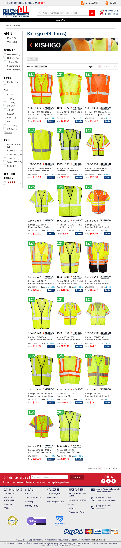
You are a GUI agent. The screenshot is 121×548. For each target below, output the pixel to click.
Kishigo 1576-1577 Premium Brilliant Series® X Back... (41, 283)
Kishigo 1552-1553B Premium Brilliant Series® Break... (97, 339)
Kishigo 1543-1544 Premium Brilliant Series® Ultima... (97, 283)
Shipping (8, 504)
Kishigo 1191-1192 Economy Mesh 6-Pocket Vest (68, 452)
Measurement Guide (78, 500)
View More (8, 133)
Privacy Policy (31, 506)
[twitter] (108, 481)
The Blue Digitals (98, 540)
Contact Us (9, 493)
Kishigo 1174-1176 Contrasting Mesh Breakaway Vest (65, 396)
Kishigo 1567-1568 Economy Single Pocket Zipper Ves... (39, 227)
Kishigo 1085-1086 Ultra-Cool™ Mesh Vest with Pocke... (39, 170)
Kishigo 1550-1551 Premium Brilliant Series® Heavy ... (68, 339)
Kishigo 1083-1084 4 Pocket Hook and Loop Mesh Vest (98, 113)
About (28, 493)
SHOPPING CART (111, 10)
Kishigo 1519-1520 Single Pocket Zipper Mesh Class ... (40, 396)
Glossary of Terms (76, 512)
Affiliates (72, 508)
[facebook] (103, 481)
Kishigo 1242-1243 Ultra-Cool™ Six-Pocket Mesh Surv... (39, 452)
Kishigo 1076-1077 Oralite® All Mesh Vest (69, 113)
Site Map (29, 501)
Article (71, 504)
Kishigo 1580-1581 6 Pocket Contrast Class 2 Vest (70, 282)
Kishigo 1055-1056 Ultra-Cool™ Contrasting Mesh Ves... (40, 114)
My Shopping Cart (55, 501)
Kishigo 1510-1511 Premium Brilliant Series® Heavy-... (97, 396)
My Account (92, 2)
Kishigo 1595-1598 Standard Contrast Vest (67, 169)
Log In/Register (54, 493)
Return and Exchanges (9, 498)
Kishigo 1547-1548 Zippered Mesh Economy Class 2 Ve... (40, 339)
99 (49, 33)
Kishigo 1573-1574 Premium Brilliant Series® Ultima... (97, 227)
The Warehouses (33, 497)
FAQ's (6, 508)
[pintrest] (113, 481)
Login (113, 2)
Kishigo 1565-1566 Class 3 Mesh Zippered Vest (97, 169)
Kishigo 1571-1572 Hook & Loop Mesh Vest (69, 226)
